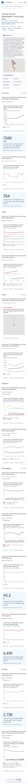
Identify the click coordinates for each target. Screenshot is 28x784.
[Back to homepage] (3, 2)
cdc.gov (7, 228)
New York (17, 22)
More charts (23, 93)
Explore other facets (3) (7, 518)
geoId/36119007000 (14, 20)
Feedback (21, 2)
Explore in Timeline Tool (19, 130)
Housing (4, 30)
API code (11, 130)
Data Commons (8, 2)
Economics (12, 26)
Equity (3, 28)
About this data (16, 110)
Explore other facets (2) (7, 101)
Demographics (17, 28)
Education (10, 28)
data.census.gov (9, 110)
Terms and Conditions (10, 782)
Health (19, 26)
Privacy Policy (19, 782)
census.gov (8, 150)
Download (6, 130)
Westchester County (10, 22)
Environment (11, 30)
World (13, 23)
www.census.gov (6, 87)
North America (8, 23)
